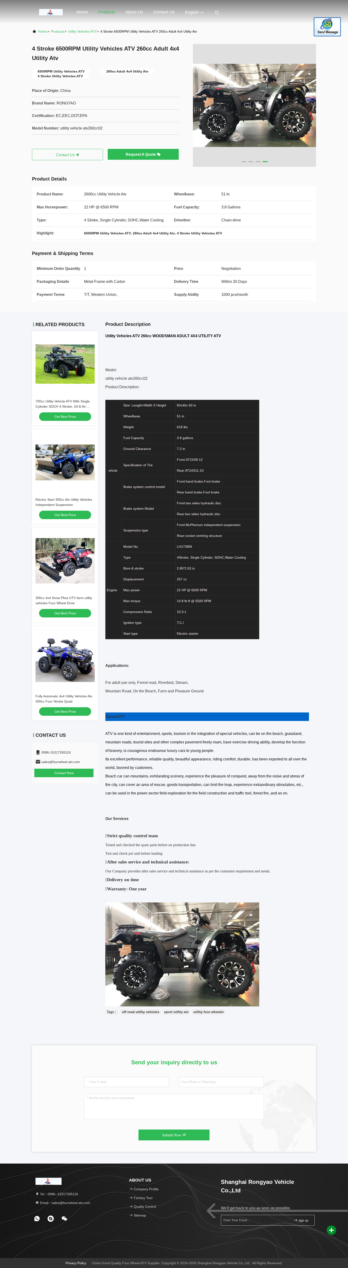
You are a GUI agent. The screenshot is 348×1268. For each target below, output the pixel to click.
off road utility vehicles (140, 1012)
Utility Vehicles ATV (82, 31)
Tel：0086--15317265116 (58, 1194)
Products (106, 12)
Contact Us (163, 12)
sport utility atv (176, 1012)
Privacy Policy (76, 1263)
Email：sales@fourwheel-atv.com (64, 1203)
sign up (303, 1220)
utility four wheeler (208, 1012)
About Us (134, 12)
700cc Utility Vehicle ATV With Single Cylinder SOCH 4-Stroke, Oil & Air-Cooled (63, 406)
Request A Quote (141, 154)
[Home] (51, 12)
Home (82, 12)
